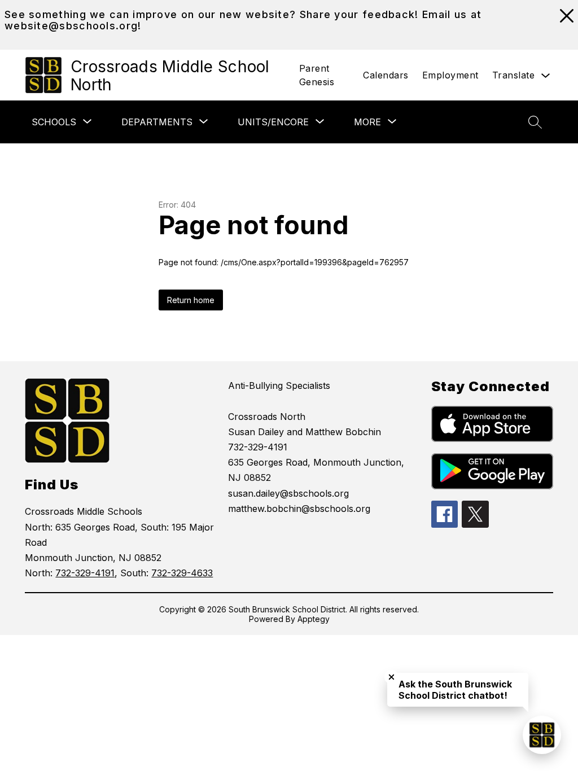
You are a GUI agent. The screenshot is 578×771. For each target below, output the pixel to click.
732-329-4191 (85, 573)
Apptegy (313, 619)
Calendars (386, 75)
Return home (190, 300)
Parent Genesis (317, 75)
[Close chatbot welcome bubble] (391, 677)
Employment (450, 75)
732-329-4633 (182, 573)
